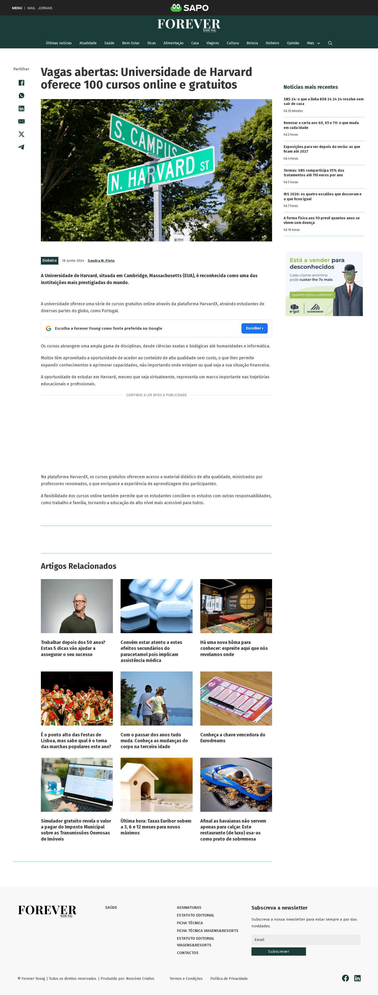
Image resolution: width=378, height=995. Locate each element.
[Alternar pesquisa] (330, 43)
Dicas (151, 43)
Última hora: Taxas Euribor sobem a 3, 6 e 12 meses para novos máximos (156, 827)
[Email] (21, 121)
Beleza (252, 43)
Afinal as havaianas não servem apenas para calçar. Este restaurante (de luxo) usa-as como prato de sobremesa (233, 830)
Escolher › (254, 328)
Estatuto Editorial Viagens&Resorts (195, 941)
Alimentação (174, 43)
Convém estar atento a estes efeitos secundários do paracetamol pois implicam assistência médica (151, 651)
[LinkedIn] (21, 108)
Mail (31, 8)
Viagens (212, 43)
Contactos (188, 952)
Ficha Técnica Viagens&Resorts (207, 930)
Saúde (109, 43)
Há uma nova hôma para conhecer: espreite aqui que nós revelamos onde (234, 648)
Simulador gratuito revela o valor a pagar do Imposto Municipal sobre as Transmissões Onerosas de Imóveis (76, 830)
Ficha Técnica (190, 923)
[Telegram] (21, 147)
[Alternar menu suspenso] (318, 43)
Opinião (293, 43)
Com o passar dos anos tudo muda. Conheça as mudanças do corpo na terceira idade (154, 741)
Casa (195, 43)
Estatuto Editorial (195, 915)
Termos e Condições (186, 978)
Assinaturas (189, 907)
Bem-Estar (131, 43)
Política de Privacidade (229, 978)
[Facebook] (21, 82)
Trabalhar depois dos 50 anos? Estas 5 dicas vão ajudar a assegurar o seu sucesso (73, 648)
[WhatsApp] (21, 95)
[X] (21, 134)
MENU (17, 8)
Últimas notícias (59, 43)
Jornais (45, 8)
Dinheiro (272, 43)
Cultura (233, 43)
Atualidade (88, 43)
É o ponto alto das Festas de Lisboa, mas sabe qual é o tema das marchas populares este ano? (76, 741)
